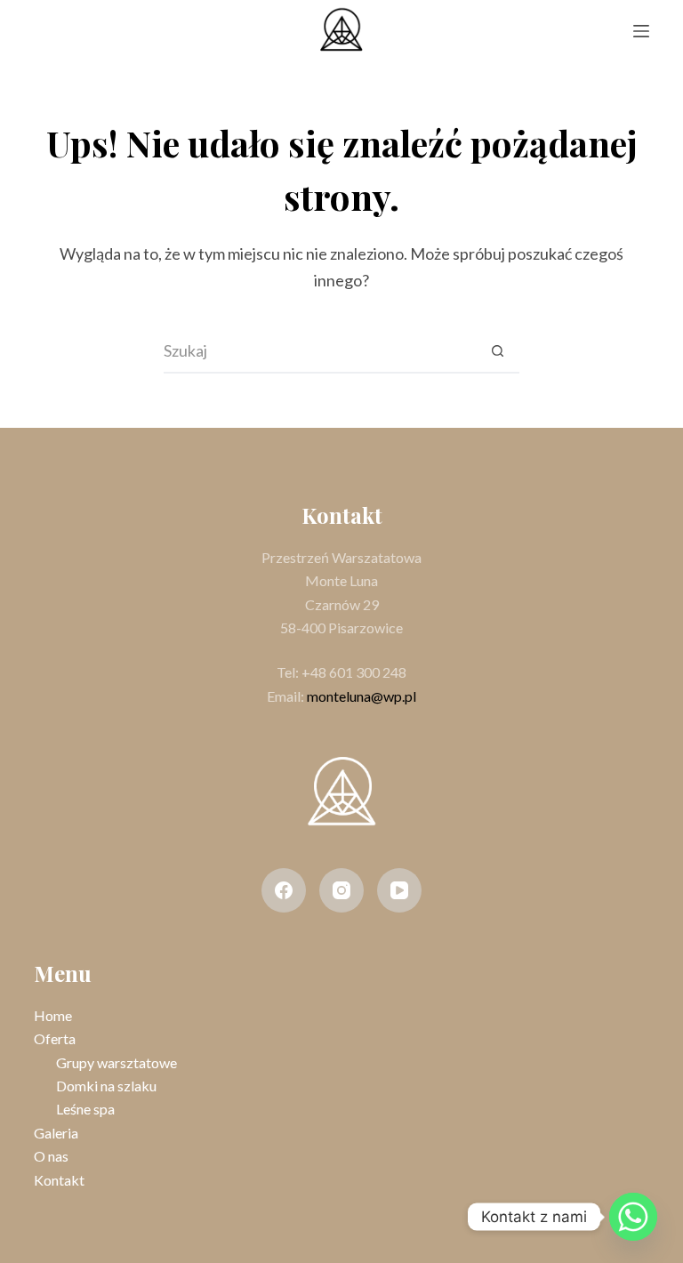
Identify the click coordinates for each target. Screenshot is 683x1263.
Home (53, 1015)
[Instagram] (341, 890)
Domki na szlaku (106, 1085)
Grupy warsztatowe (116, 1062)
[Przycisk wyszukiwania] (497, 351)
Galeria (56, 1132)
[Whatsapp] (633, 1217)
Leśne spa (85, 1108)
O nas (51, 1155)
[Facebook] (283, 890)
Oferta (55, 1038)
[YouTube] (399, 890)
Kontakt (59, 1179)
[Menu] (641, 31)
